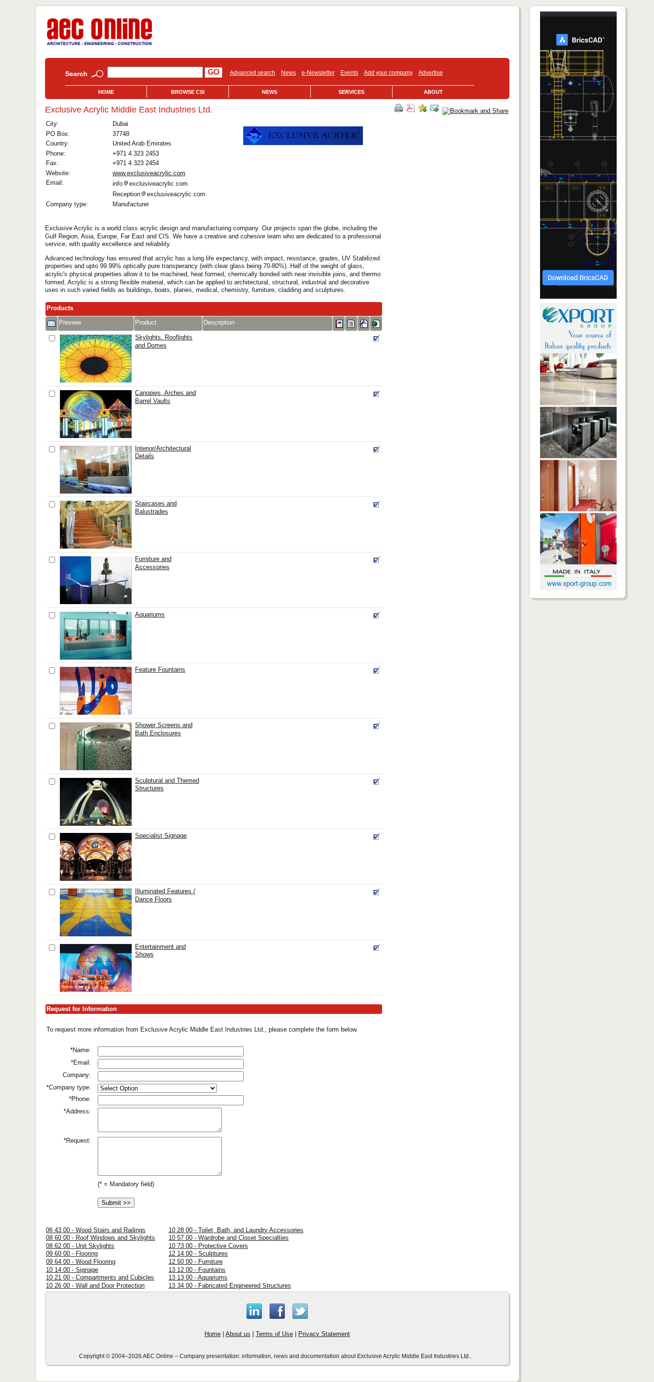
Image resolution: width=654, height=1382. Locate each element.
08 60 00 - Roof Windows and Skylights (100, 1237)
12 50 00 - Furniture (196, 1261)
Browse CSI (187, 92)
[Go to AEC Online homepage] (99, 45)
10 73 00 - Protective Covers (208, 1245)
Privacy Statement (324, 1333)
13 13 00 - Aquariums (198, 1277)
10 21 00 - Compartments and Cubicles (100, 1277)
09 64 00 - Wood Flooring (80, 1261)
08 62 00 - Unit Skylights (80, 1245)
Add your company (388, 73)
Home (106, 92)
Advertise (430, 73)
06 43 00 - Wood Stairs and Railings (96, 1230)
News (288, 73)
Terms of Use (274, 1333)
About (433, 92)
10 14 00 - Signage (72, 1269)
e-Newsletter (318, 73)
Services (351, 92)
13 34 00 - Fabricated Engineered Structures (230, 1285)
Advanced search (252, 73)
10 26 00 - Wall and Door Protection (95, 1285)
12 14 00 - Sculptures (198, 1253)
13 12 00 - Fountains (197, 1269)
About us (238, 1333)
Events (349, 73)
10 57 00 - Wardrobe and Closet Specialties (229, 1237)
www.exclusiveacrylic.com (149, 173)
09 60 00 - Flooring (72, 1253)
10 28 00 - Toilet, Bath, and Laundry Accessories (236, 1230)
